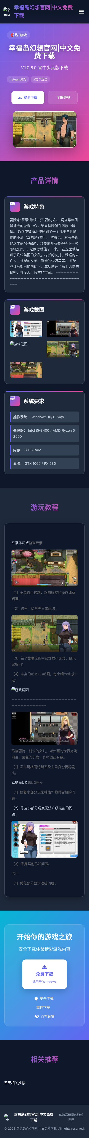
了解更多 (63, 97)
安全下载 (30, 97)
